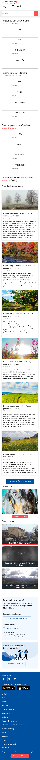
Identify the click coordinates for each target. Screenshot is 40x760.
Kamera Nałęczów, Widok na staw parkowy (20, 564)
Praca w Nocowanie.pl (9, 721)
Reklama (5, 717)
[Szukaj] (36, 13)
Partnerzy (5, 740)
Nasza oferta (6, 705)
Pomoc (4, 698)
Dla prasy (5, 736)
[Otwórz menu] (3, 2)
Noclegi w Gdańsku (20, 756)
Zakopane (35, 752)
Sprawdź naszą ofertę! (13, 664)
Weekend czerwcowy (26, 752)
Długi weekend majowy (8, 752)
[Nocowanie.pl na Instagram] (15, 679)
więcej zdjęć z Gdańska (20, 516)
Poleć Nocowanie (8, 709)
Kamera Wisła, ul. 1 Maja (20, 543)
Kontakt (4, 694)
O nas (4, 702)
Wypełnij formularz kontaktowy (16, 619)
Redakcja (5, 732)
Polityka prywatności (9, 744)
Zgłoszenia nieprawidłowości (12, 725)
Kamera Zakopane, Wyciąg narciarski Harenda (20, 586)
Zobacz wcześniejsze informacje (20, 481)
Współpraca (6, 713)
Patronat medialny (8, 729)
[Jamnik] (20, 501)
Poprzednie (4, 501)
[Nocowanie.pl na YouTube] (9, 679)
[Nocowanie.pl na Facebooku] (3, 679)
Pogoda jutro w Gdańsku (14, 73)
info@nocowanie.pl (12, 628)
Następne (35, 501)
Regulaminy (6, 747)
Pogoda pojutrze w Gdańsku (16, 125)
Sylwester (17, 752)
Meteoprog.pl (6, 180)
